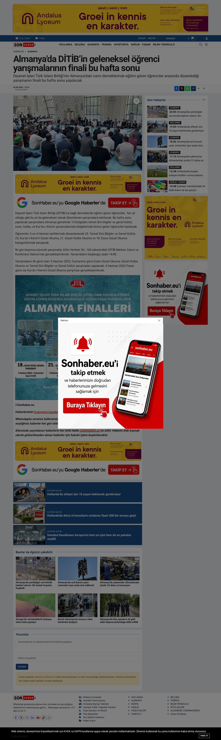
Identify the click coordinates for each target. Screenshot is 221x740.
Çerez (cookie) (19, 736)
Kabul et (204, 736)
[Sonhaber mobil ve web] (110, 375)
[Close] (159, 320)
